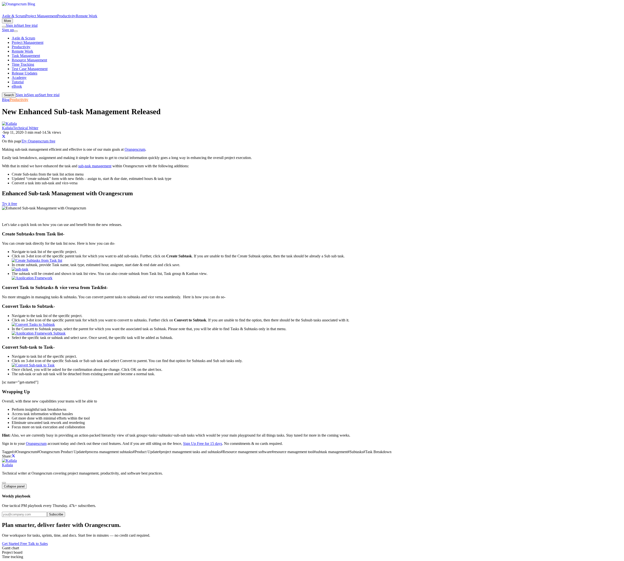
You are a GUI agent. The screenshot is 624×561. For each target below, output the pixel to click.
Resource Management (29, 60)
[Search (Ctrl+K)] (4, 27)
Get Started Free (15, 544)
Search (9, 95)
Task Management (26, 56)
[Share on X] (3, 137)
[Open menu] (16, 31)
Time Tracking (23, 64)
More (7, 21)
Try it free (9, 204)
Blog (6, 100)
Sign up (8, 30)
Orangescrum (135, 149)
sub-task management (94, 166)
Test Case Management (30, 69)
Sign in (11, 25)
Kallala (7, 465)
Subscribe (56, 514)
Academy (19, 77)
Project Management (41, 16)
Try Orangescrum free (38, 141)
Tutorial (18, 82)
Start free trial (27, 25)
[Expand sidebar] (4, 483)
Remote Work (86, 16)
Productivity (66, 16)
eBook (17, 86)
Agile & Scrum (13, 16)
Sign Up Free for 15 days (202, 443)
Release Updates (24, 73)
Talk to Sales (38, 544)
